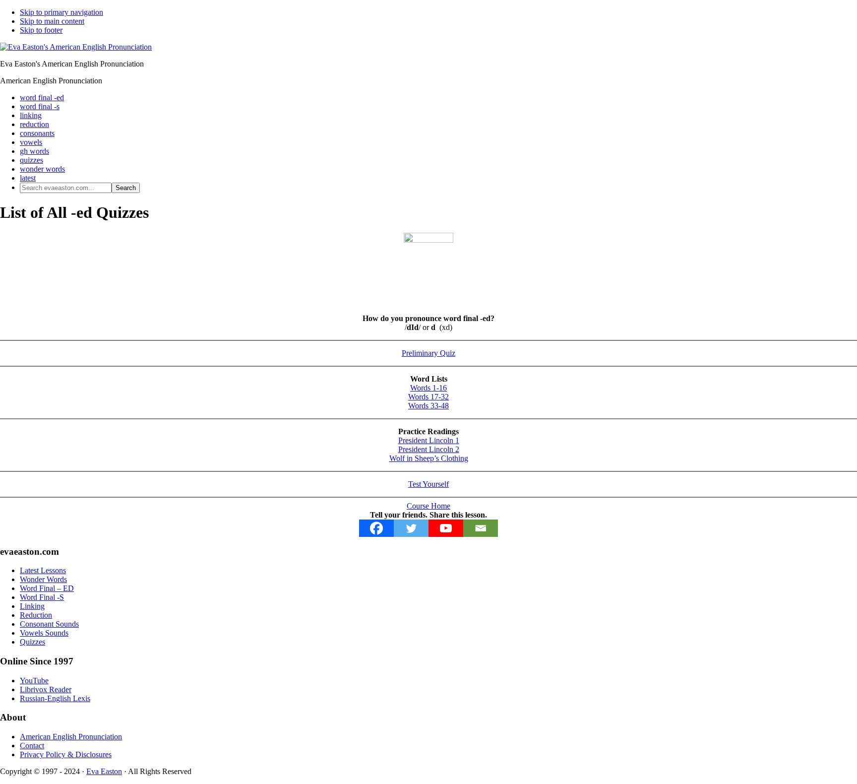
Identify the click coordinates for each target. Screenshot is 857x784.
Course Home (428, 506)
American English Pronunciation (71, 736)
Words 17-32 (428, 396)
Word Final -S (42, 597)
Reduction (36, 615)
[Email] (480, 528)
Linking (32, 606)
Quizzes (32, 642)
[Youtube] (445, 528)
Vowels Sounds (44, 633)
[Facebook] (376, 528)
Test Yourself (428, 484)
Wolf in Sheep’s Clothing (428, 458)
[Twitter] (411, 528)
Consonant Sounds (49, 624)
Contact (32, 745)
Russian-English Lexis (55, 698)
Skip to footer (41, 30)
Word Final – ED (47, 588)
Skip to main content (52, 21)
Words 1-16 (428, 388)
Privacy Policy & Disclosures (66, 754)
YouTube (34, 680)
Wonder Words (43, 579)
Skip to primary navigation (61, 12)
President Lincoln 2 (428, 449)
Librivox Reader (45, 689)
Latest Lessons (43, 570)
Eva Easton (104, 771)
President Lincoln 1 (428, 440)
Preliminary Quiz (428, 353)
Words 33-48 (428, 405)
